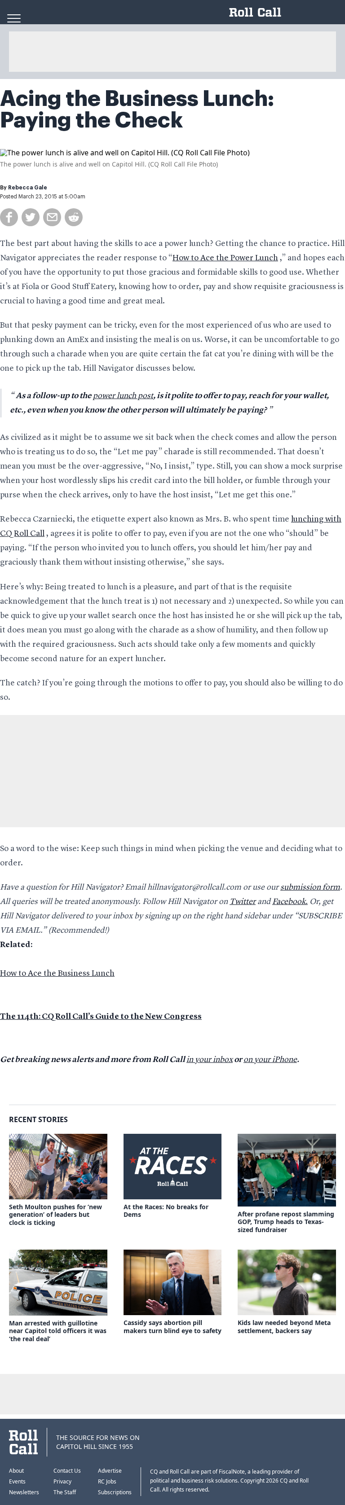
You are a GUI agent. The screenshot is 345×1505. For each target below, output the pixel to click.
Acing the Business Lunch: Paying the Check (137, 109)
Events (17, 1481)
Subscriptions (115, 1492)
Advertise (110, 1470)
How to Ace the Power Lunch (225, 258)
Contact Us (67, 1470)
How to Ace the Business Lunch (57, 974)
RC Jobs (107, 1481)
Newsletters (24, 1492)
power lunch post (123, 396)
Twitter (243, 902)
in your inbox (209, 1060)
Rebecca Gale (27, 187)
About (16, 1470)
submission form (310, 887)
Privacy (62, 1481)
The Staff (64, 1492)
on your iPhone (270, 1060)
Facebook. (290, 902)
